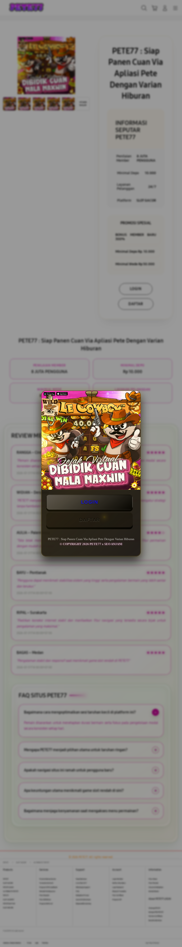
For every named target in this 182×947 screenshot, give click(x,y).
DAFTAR (89, 519)
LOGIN (89, 502)
